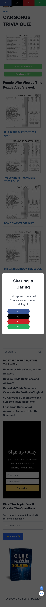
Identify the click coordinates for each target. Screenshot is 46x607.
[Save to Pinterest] (18, 321)
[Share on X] (18, 316)
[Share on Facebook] (18, 311)
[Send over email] (18, 326)
